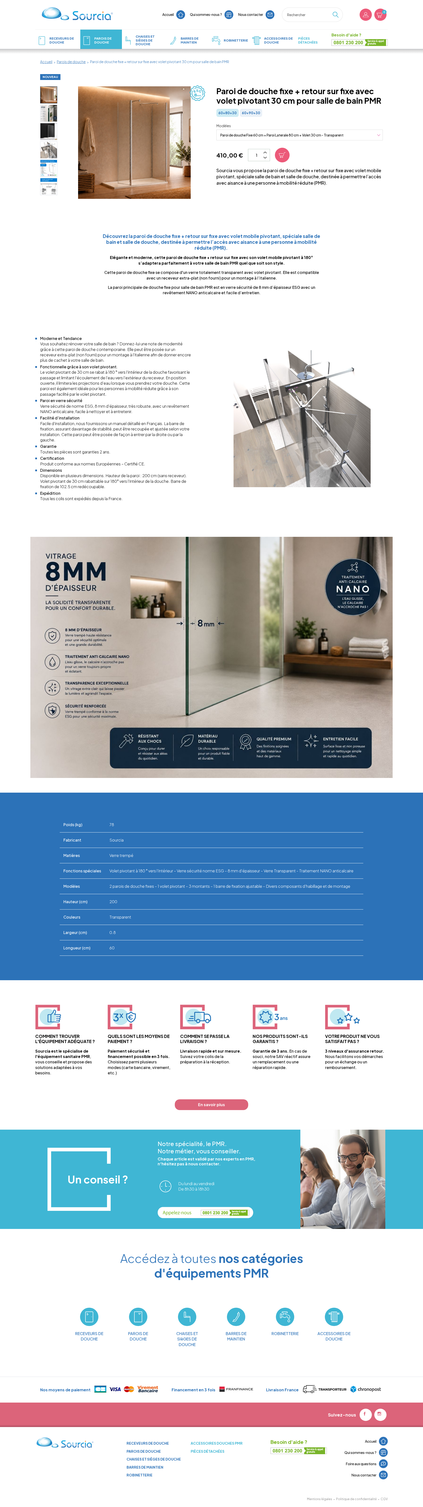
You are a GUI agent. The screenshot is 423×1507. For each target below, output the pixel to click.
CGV (384, 1499)
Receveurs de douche (148, 1443)
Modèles (223, 126)
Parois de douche (144, 1451)
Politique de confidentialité (356, 1499)
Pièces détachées (207, 1451)
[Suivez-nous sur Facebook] (366, 1415)
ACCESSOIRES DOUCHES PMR (217, 1443)
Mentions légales (319, 1499)
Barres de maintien (145, 1467)
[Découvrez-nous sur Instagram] (380, 1415)
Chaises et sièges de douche (154, 1459)
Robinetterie (140, 1475)
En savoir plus (211, 1104)
